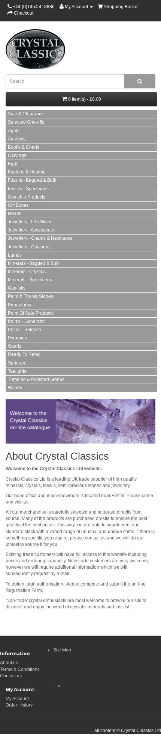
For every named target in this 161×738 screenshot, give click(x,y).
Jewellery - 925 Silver (30, 221)
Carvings (17, 155)
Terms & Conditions (20, 669)
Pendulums (19, 305)
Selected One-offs (26, 122)
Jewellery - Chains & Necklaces (40, 238)
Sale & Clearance (26, 114)
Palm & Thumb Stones (30, 296)
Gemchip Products (26, 197)
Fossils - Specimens (28, 188)
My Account (17, 698)
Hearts (14, 213)
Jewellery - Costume (28, 246)
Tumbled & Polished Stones (36, 379)
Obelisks (16, 288)
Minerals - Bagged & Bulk (34, 263)
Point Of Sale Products (31, 313)
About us (9, 662)
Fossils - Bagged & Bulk (32, 180)
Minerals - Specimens (30, 279)
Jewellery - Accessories (31, 230)
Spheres (16, 363)
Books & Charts (23, 147)
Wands (15, 387)
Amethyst (17, 139)
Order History (19, 705)
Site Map (62, 650)
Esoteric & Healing (27, 172)
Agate (14, 130)
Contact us (11, 675)
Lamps (15, 255)
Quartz (14, 346)
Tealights (17, 371)
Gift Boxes (18, 205)
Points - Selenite (24, 329)
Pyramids (17, 338)
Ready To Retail (24, 354)
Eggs (13, 163)
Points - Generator (26, 321)
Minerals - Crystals (27, 271)
